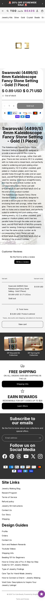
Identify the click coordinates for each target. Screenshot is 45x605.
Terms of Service (9, 497)
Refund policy (8, 501)
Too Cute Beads (17, 594)
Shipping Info (22, 384)
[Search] (7, 10)
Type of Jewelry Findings (13, 569)
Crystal (30, 17)
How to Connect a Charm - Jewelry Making (21, 578)
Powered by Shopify (31, 594)
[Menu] (2, 11)
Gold (23, 17)
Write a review (22, 262)
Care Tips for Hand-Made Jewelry (17, 573)
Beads (37, 17)
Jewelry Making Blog (11, 488)
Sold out (30, 106)
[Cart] (42, 10)
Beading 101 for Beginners (13, 557)
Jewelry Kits (7, 17)
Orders (5, 535)
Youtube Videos (9, 549)
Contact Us (7, 510)
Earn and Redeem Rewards (14, 544)
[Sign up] (39, 438)
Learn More (22, 406)
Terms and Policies (22, 599)
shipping (22, 318)
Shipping (5, 519)
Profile (5, 531)
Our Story (6, 514)
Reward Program (9, 493)
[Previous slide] (2, 3)
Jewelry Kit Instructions (12, 506)
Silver (16, 17)
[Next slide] (42, 3)
